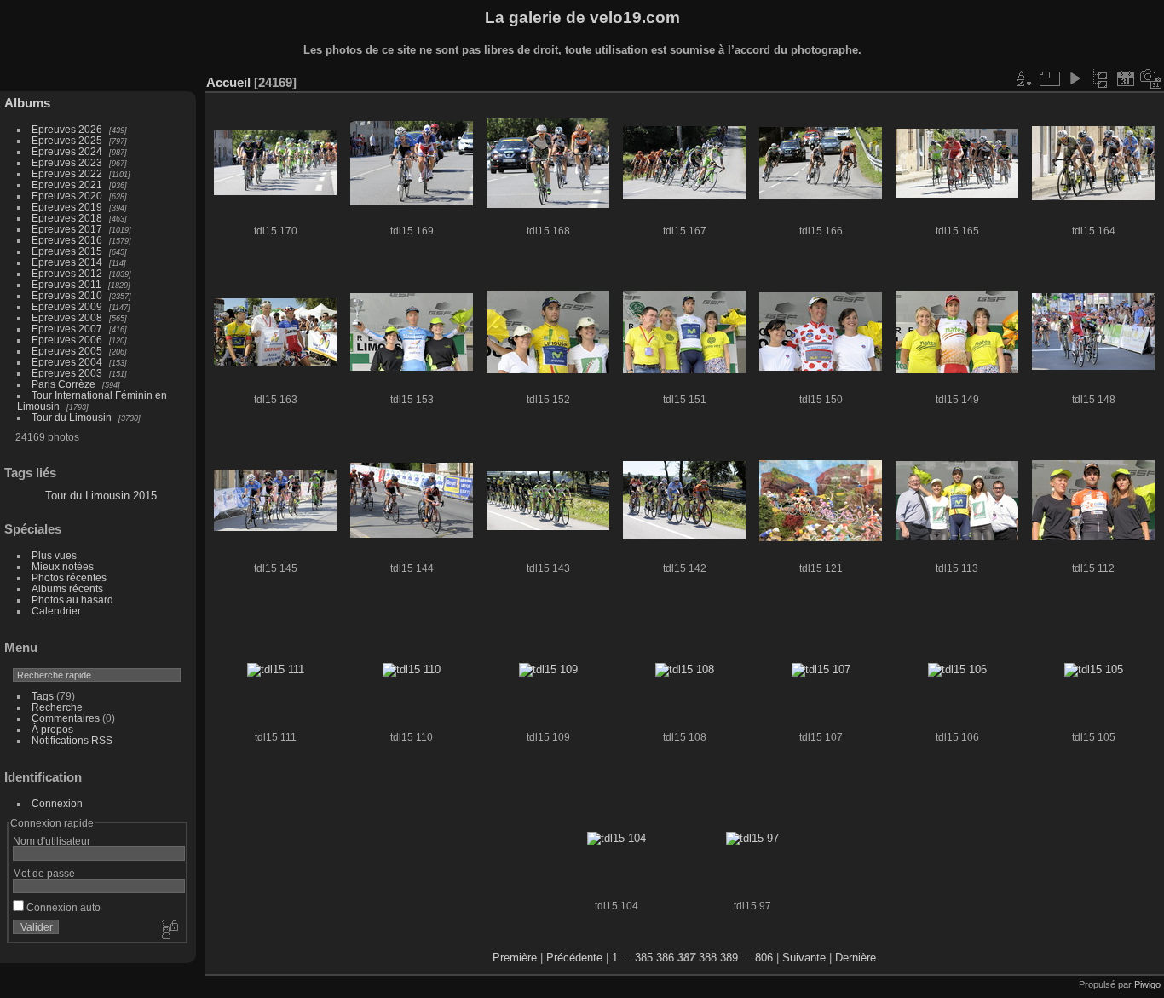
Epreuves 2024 (67, 151)
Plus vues (54, 555)
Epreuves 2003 (67, 372)
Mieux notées (63, 566)
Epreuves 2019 (67, 206)
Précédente (574, 957)
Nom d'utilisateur (51, 840)
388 (708, 957)
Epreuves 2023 (67, 162)
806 (764, 957)
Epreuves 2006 (67, 339)
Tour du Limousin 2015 (101, 495)
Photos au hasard (72, 599)
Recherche (57, 706)
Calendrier (56, 610)
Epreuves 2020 (67, 195)
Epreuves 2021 (67, 184)
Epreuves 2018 (67, 217)
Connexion (57, 803)
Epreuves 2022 (67, 173)
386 (665, 957)
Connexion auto (62, 907)
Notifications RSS (72, 740)
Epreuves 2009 (67, 306)
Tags (43, 695)
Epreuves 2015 (67, 251)
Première (515, 957)
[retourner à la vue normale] (1100, 78)
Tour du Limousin (72, 417)
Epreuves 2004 (67, 361)
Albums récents (67, 588)
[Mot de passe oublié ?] (169, 931)
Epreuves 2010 (67, 295)
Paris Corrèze (63, 383)
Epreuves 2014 (67, 262)
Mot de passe (44, 873)
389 (729, 957)
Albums (27, 102)
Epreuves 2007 (67, 328)
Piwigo (1147, 984)
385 (644, 957)
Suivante (804, 957)
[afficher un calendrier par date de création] (1151, 78)
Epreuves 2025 (67, 140)
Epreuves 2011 (66, 284)
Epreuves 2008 (67, 317)
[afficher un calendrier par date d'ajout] (1126, 78)
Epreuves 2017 (67, 228)
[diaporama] (1074, 78)
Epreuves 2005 (67, 350)
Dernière (855, 957)
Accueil (228, 82)
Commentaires (66, 718)
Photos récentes (69, 577)
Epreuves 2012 (67, 273)
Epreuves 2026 (67, 129)
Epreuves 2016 (67, 239)
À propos (52, 729)
